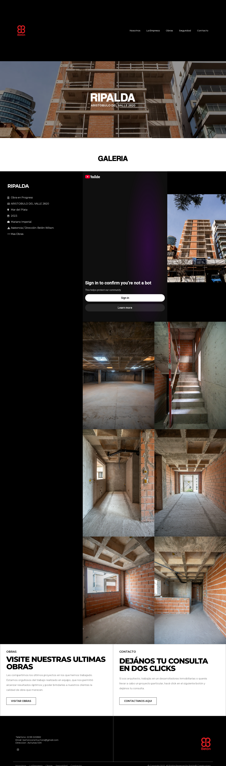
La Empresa (153, 30)
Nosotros (135, 30)
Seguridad (185, 30)
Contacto (202, 30)
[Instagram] (18, 749)
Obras (169, 30)
